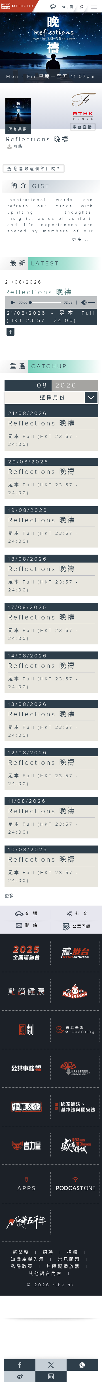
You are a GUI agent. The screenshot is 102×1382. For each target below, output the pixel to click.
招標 (74, 1252)
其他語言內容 (47, 1273)
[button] (12, 302)
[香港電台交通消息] (19, 913)
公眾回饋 (82, 926)
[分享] (69, 913)
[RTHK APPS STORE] (26, 1184)
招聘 (50, 1252)
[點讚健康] (26, 991)
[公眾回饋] (66, 926)
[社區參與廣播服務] (75, 1068)
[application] (50, 302)
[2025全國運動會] (26, 952)
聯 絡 (31, 925)
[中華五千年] (26, 1222)
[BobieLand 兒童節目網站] (75, 991)
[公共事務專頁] (26, 1068)
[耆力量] (26, 1145)
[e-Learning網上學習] (75, 1029)
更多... (81, 239)
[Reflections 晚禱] (9, 332)
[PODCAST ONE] (75, 1184)
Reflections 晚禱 (39, 292)
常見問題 (70, 1259)
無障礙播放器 (64, 1266)
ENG (63, 7)
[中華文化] (26, 1106)
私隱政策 (23, 1266)
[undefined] (53, 6)
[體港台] (75, 952)
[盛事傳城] (75, 1145)
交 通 (31, 913)
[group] (82, 302)
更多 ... (11, 896)
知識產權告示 (29, 1259)
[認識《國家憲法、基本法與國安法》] (75, 1106)
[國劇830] (26, 1029)
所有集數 (18, 129)
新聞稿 (22, 1252)
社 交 (81, 913)
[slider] (46, 302)
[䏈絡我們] (19, 925)
